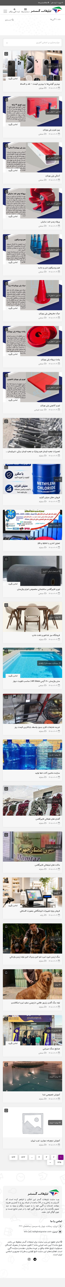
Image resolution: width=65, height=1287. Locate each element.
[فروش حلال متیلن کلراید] (32, 479)
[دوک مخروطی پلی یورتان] (32, 296)
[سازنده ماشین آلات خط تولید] (32, 755)
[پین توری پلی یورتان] (32, 112)
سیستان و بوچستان (51, 663)
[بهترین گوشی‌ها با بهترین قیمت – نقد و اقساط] (32, 66)
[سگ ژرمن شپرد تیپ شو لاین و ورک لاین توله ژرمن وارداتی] (32, 939)
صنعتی (41, 134)
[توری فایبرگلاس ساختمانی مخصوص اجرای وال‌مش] (32, 571)
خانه (59, 19)
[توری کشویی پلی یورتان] (32, 388)
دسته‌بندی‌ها (25, 11)
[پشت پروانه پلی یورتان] (32, 342)
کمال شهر (50, 111)
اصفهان (56, 801)
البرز (57, 111)
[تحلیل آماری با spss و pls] (32, 525)
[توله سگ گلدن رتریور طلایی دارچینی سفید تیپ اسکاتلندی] (32, 985)
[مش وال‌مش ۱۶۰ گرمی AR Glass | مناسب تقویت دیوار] (32, 663)
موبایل (41, 88)
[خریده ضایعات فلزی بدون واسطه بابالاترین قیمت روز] (32, 709)
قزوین (56, 66)
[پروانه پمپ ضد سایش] (32, 204)
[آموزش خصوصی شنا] (32, 1077)
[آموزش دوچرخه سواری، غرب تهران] (32, 1123)
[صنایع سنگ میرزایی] (32, 1031)
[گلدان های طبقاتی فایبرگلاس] (32, 801)
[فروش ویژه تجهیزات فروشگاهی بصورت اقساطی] (32, 893)
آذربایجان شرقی (53, 571)
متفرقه (41, 455)
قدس (51, 755)
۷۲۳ (23, 1157)
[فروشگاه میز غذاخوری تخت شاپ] (32, 617)
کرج (52, 939)
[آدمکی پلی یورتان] (32, 158)
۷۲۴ (13, 1157)
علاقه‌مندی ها (43, 2)
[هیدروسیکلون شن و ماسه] (32, 250)
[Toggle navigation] (4, 11)
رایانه (42, 915)
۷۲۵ (59, 1162)
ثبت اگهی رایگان (14, 11)
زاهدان (41, 663)
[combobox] (32, 42)
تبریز (44, 571)
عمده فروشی (39, 409)
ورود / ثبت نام (56, 2)
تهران (56, 433)
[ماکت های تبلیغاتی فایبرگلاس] (32, 847)
